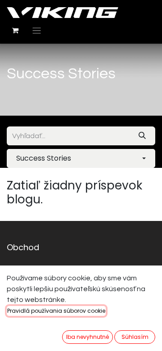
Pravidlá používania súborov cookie (56, 311)
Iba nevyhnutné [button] (87, 337)
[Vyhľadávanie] (142, 135)
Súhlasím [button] (135, 337)
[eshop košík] (15, 30)
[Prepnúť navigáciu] (36, 31)
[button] (81, 158)
